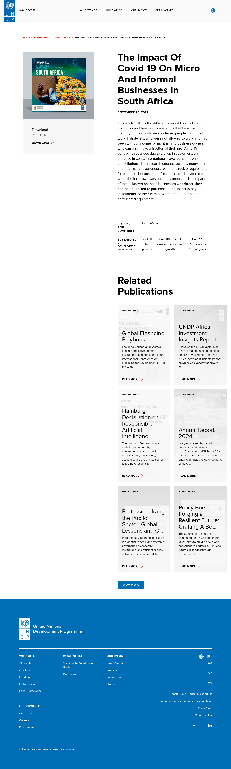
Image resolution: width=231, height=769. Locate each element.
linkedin (210, 725)
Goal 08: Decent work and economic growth (170, 244)
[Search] (209, 670)
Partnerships (27, 684)
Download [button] (40, 143)
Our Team (25, 670)
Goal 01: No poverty (147, 244)
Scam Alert (205, 708)
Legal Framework (30, 691)
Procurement (27, 727)
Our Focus (69, 674)
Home (26, 37)
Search (220, 10)
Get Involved (164, 10)
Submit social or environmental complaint (186, 701)
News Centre (115, 663)
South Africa (27, 10)
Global (212, 10)
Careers (24, 720)
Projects (112, 670)
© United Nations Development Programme (46, 749)
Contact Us (26, 714)
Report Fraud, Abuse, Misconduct (191, 694)
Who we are (88, 10)
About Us (25, 663)
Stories (111, 684)
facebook (194, 725)
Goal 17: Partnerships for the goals (197, 244)
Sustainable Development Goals (79, 665)
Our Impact (139, 10)
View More (131, 585)
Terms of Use (203, 715)
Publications (62, 37)
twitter (202, 725)
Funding (24, 677)
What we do (114, 10)
